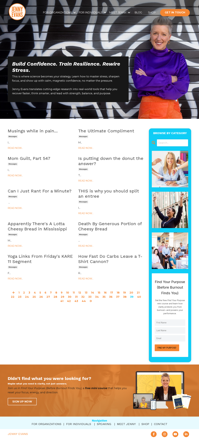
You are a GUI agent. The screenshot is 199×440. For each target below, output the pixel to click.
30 (69, 296)
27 (48, 296)
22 (12, 296)
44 (84, 301)
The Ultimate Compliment (106, 130)
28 (55, 296)
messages (13, 136)
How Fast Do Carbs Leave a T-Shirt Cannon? (110, 259)
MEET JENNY (126, 424)
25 (34, 296)
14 (92, 292)
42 (69, 301)
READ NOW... (15, 148)
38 (124, 296)
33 (89, 296)
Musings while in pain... (33, 130)
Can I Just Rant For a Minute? (40, 190)
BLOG (138, 12)
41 (61, 301)
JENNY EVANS (18, 434)
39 (131, 296)
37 (117, 296)
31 (76, 296)
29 (62, 296)
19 (124, 292)
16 (105, 292)
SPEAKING (104, 424)
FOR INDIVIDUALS (78, 424)
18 (118, 292)
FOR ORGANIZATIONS (46, 424)
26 (41, 296)
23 (19, 296)
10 (67, 292)
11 (74, 292)
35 (103, 296)
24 (27, 296)
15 (99, 292)
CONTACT (160, 424)
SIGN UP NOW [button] (22, 401)
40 (139, 296)
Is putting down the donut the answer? (110, 161)
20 (131, 292)
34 (97, 296)
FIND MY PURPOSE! (167, 347)
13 (86, 292)
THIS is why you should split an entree (108, 193)
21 (138, 292)
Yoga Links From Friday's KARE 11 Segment (40, 259)
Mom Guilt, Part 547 (29, 158)
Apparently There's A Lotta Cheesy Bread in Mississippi (37, 226)
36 (110, 296)
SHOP (152, 12)
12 (79, 292)
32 (83, 296)
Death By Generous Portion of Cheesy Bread (110, 226)
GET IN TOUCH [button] (175, 12)
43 (76, 301)
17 (111, 292)
